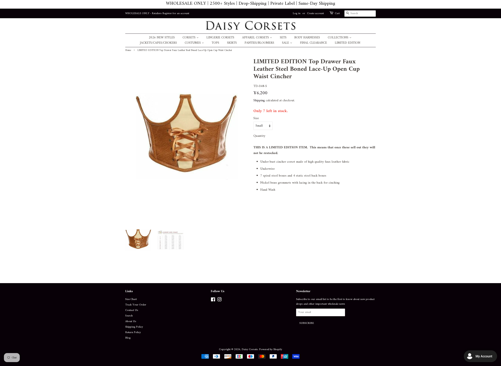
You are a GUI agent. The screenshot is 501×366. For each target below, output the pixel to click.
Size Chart (131, 299)
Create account (315, 13)
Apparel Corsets (256, 37)
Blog (128, 337)
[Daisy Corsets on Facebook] (213, 300)
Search (129, 315)
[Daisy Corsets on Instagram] (219, 300)
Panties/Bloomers (259, 43)
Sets (283, 37)
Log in (296, 13)
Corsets (189, 37)
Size (256, 118)
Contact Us (131, 310)
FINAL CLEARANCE (313, 43)
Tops (215, 43)
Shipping (259, 100)
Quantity (259, 136)
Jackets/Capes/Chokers (158, 43)
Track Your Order (135, 304)
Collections (338, 37)
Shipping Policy (134, 326)
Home (128, 50)
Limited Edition (347, 43)
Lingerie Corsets (220, 37)
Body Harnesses (307, 37)
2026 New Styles (162, 37)
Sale (286, 43)
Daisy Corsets (250, 349)
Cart (337, 13)
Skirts (232, 43)
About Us (130, 321)
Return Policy (133, 332)
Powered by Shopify (270, 349)
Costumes (193, 43)
